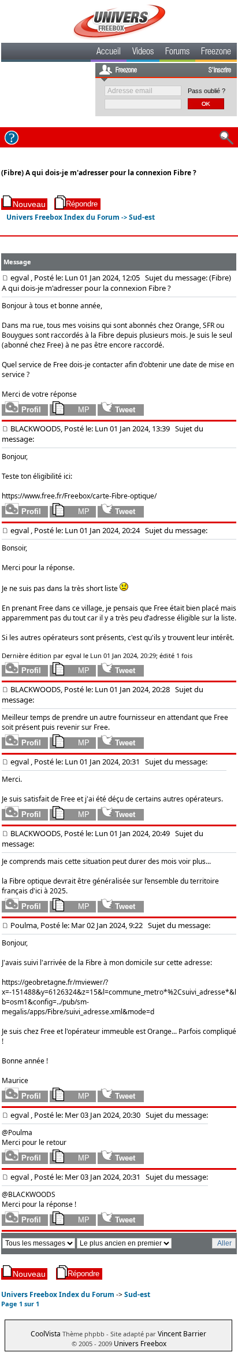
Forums (177, 52)
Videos (143, 52)
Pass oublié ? (206, 90)
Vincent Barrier (182, 1334)
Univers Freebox (140, 1343)
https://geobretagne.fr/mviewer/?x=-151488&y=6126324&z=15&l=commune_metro (82, 987)
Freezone (216, 52)
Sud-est (142, 217)
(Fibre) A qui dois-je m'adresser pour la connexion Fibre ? (98, 173)
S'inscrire (220, 70)
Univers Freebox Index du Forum (63, 217)
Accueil (108, 52)
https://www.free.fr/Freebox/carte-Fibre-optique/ (79, 496)
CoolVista (46, 1334)
